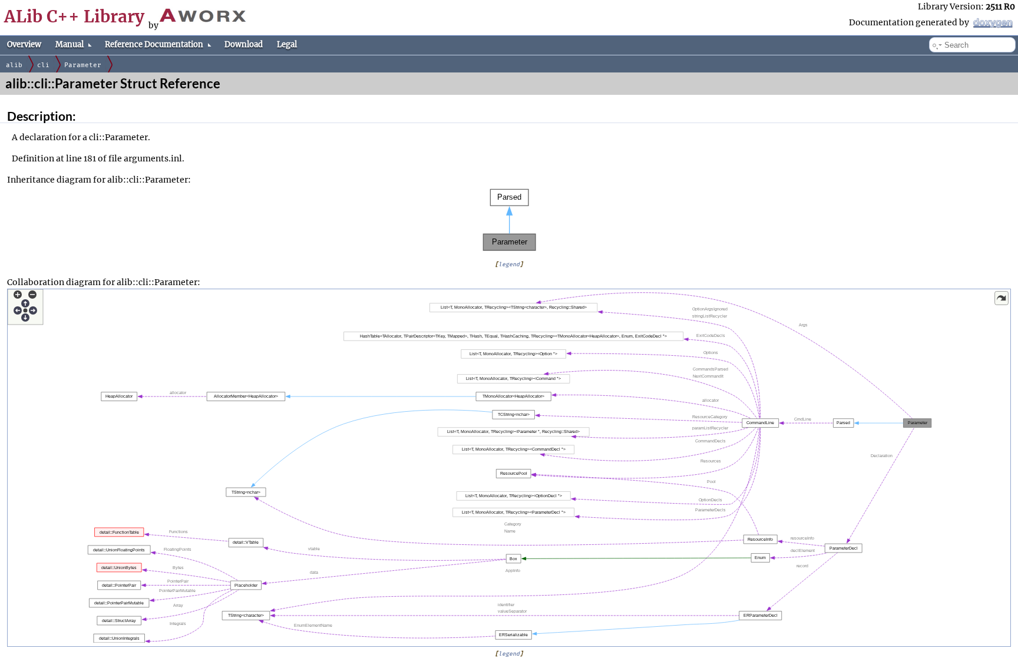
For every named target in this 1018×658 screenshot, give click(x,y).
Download (243, 44)
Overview (24, 44)
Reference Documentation (154, 44)
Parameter (82, 65)
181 (90, 158)
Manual (69, 44)
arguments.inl (153, 158)
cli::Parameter (118, 137)
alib (14, 65)
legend (509, 264)
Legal (287, 44)
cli (43, 65)
